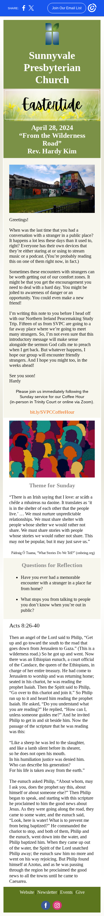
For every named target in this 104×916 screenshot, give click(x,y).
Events (66, 892)
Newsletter (47, 892)
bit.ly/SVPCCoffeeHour (52, 412)
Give (80, 892)
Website (27, 892)
